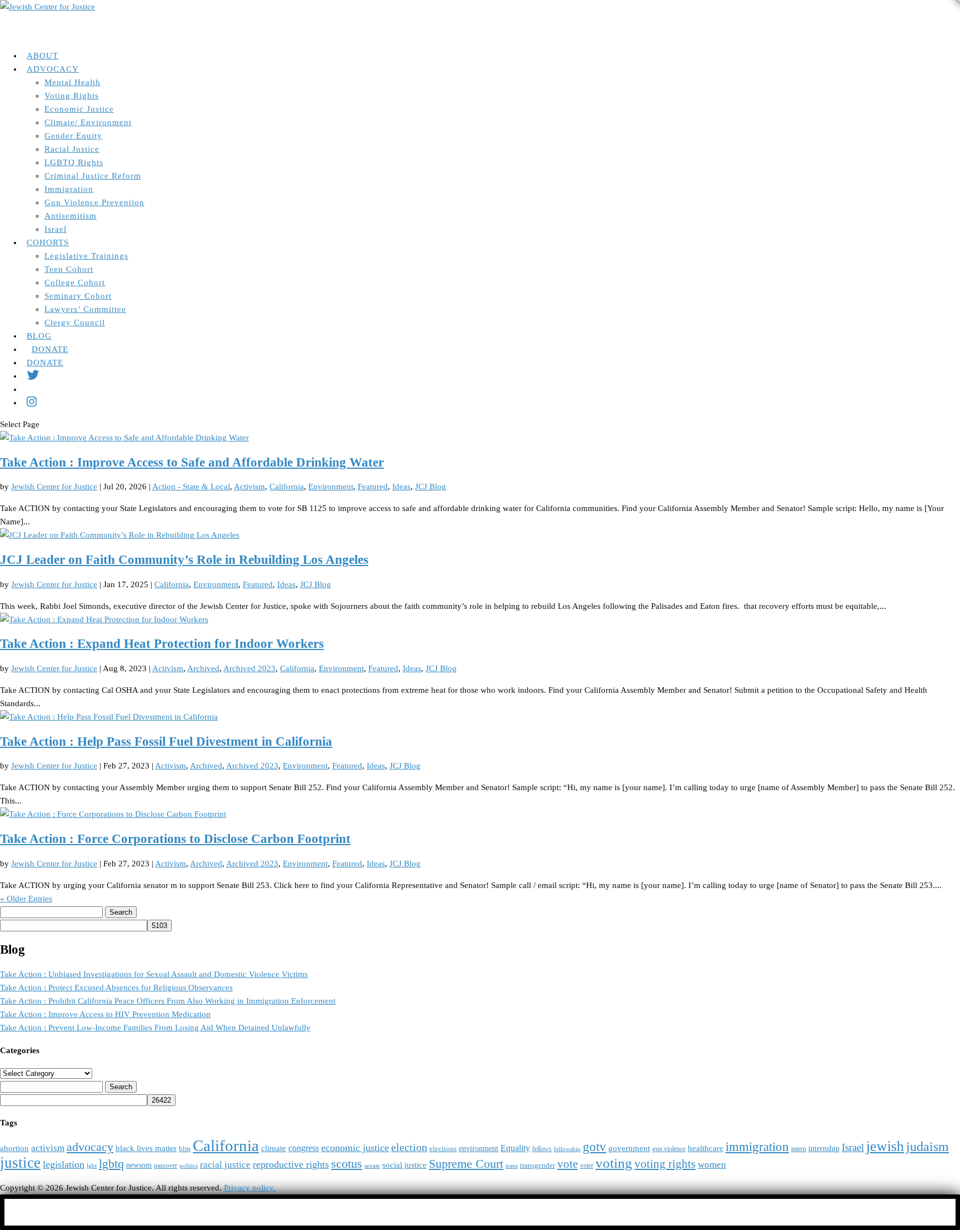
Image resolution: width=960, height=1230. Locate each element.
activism (47, 1148)
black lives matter (146, 1148)
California (286, 486)
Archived (203, 668)
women (712, 1164)
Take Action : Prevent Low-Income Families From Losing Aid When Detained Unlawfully (155, 1027)
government (629, 1148)
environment (478, 1148)
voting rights (665, 1164)
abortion (14, 1148)
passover (165, 1165)
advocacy (90, 1147)
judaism (927, 1146)
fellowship (567, 1149)
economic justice (355, 1147)
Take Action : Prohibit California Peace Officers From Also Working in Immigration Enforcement (168, 1000)
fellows (542, 1149)
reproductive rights (291, 1164)
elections (443, 1149)
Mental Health (72, 82)
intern (798, 1149)
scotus (346, 1164)
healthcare (705, 1148)
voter (586, 1165)
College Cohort (74, 282)
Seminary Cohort (78, 295)
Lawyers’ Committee (85, 309)
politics (188, 1166)
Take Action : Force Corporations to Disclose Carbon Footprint (175, 839)
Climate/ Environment (88, 122)
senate (372, 1166)
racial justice (225, 1164)
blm (185, 1149)
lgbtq (111, 1164)
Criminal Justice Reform (92, 175)
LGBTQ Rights (73, 162)
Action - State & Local (191, 486)
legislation (63, 1164)
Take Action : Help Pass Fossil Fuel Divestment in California (166, 741)
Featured (373, 486)
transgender (537, 1165)
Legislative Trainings (86, 255)
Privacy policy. (250, 1187)
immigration (757, 1147)
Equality (515, 1148)
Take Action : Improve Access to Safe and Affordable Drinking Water (192, 462)
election (409, 1147)
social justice (404, 1164)
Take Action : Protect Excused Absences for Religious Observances (116, 987)
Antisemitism (70, 215)
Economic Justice (79, 109)
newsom (139, 1165)
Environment (330, 486)
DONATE (45, 362)
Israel (55, 229)
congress (303, 1148)
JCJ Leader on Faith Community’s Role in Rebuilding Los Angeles (184, 560)
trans (512, 1166)
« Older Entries (26, 898)
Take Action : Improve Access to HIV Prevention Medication (105, 1014)
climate (273, 1148)
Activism (249, 486)
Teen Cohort (68, 269)
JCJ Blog (430, 486)
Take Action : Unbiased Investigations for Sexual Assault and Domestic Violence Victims (154, 974)
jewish (885, 1146)
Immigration (68, 189)
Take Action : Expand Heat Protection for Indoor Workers (162, 644)
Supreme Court (466, 1164)
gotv (594, 1147)
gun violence (669, 1149)
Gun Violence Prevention (94, 202)
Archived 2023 (249, 668)
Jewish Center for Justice (54, 486)
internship (823, 1148)
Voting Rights (71, 95)
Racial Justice (71, 149)
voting (614, 1163)
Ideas (401, 486)
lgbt (92, 1166)
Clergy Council (74, 322)
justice (20, 1162)
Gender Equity (73, 135)
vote (567, 1164)
